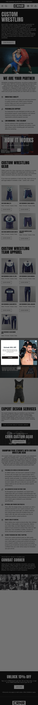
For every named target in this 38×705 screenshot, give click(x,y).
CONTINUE (10, 357)
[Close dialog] (36, 341)
